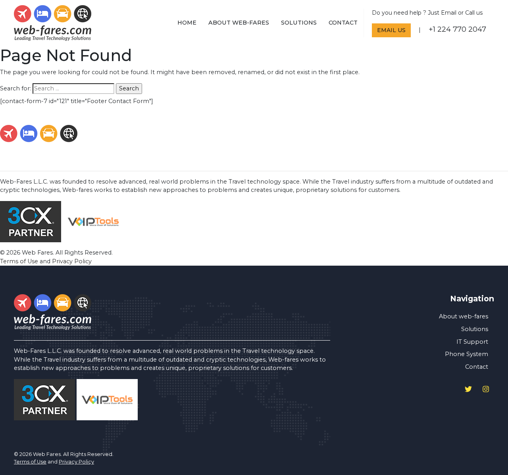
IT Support (472, 341)
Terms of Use (19, 261)
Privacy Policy (72, 261)
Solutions (299, 22)
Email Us (391, 30)
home (186, 22)
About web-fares (238, 22)
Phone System (466, 354)
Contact (343, 22)
